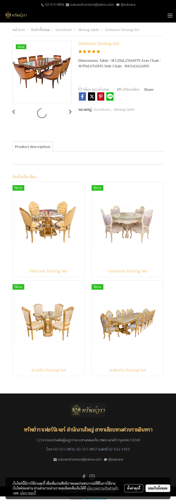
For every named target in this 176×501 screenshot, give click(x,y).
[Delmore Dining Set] (42, 72)
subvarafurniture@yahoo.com (92, 4)
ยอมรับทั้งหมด (158, 488)
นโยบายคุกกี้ (28, 493)
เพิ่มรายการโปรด (95, 89)
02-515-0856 (54, 4)
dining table (124, 109)
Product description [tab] (32, 147)
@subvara (128, 4)
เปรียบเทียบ (130, 89)
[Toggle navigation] (170, 16)
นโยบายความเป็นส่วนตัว (102, 488)
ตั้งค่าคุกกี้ (133, 488)
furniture (102, 109)
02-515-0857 (87, 449)
